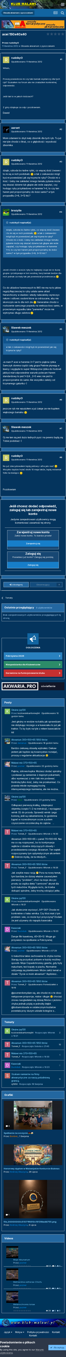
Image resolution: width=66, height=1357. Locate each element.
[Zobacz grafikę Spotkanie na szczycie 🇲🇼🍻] (33, 1115)
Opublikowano (26, 61)
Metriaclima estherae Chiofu (27, 1282)
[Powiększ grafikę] (32, 174)
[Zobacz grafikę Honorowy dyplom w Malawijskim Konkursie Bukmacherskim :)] (33, 1154)
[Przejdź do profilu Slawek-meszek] (6, 329)
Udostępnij (17, 584)
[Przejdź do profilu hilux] (7, 798)
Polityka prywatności (38, 1332)
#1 (61, 59)
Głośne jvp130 (18, 710)
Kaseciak (16, 928)
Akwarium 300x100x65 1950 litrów (29, 739)
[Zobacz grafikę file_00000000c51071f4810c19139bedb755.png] (33, 1199)
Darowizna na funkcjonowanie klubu (25, 673)
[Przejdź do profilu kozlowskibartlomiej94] (7, 711)
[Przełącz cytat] (7, 222)
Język (7, 1332)
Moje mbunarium (21, 1259)
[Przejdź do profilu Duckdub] (7, 929)
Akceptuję (58, 1347)
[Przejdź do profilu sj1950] (7, 1075)
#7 (61, 428)
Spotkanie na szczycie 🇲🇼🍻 (18, 1133)
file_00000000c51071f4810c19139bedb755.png (30, 1221)
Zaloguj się (33, 565)
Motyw (19, 1332)
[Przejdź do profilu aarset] (6, 129)
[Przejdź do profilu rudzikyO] (6, 60)
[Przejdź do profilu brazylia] (6, 212)
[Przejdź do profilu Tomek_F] (7, 832)
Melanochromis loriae (24, 1304)
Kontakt (56, 1332)
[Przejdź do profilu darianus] (7, 741)
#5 (61, 329)
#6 (61, 399)
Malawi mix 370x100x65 (24, 763)
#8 (61, 457)
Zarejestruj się (33, 543)
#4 (60, 212)
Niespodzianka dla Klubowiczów (23, 664)
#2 (61, 129)
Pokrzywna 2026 (15, 656)
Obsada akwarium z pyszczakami (38, 46)
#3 (61, 161)
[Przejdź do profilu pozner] (7, 764)
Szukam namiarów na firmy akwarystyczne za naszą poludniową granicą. (30, 1077)
